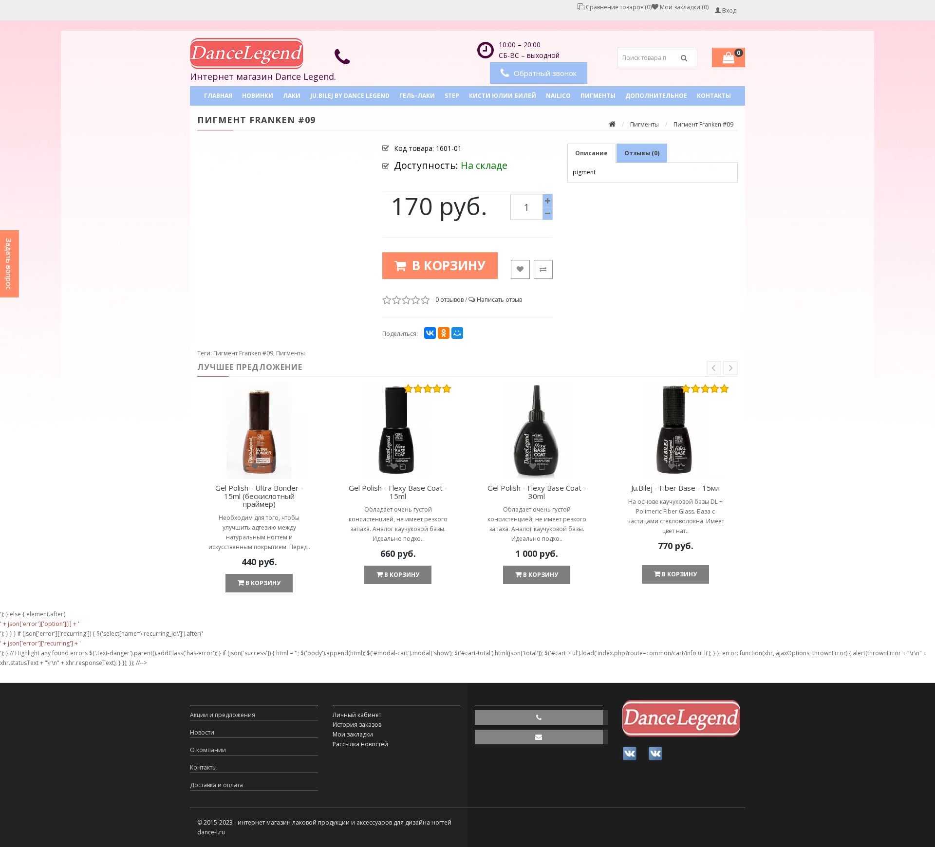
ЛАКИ (291, 96)
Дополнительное (656, 96)
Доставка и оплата (216, 785)
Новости (202, 732)
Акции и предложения (222, 715)
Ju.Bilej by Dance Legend (350, 96)
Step (452, 96)
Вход (728, 10)
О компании (208, 750)
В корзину (447, 265)
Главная (218, 96)
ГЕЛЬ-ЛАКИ (417, 96)
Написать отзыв (499, 299)
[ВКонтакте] (430, 333)
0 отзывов (449, 299)
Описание (591, 153)
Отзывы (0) (641, 153)
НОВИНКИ (257, 96)
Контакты (714, 96)
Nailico (558, 96)
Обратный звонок (545, 73)
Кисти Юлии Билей (502, 96)
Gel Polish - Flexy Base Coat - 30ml (536, 492)
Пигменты (598, 96)
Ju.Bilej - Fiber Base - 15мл (675, 488)
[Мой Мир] (457, 333)
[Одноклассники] (443, 333)
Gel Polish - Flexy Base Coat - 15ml (398, 492)
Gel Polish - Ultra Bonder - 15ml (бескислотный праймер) (259, 496)
